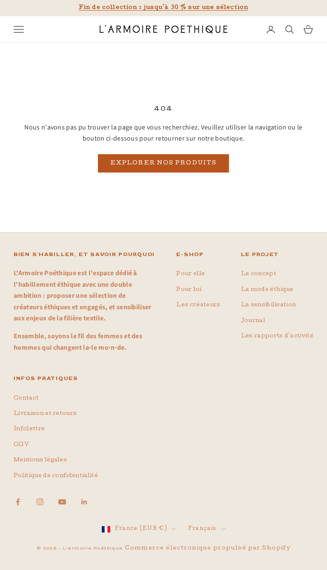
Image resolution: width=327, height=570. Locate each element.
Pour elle (190, 274)
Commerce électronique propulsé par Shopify (207, 548)
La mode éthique (267, 290)
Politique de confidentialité (56, 476)
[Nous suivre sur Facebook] (18, 502)
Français (202, 529)
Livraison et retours (45, 414)
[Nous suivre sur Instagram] (40, 502)
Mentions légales (40, 460)
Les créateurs (198, 305)
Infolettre (29, 429)
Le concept (258, 274)
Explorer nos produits (163, 163)
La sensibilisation (268, 305)
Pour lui (188, 290)
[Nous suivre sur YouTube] (62, 502)
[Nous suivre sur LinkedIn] (84, 502)
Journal (253, 321)
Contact (26, 398)
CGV (21, 445)
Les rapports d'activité (277, 336)
